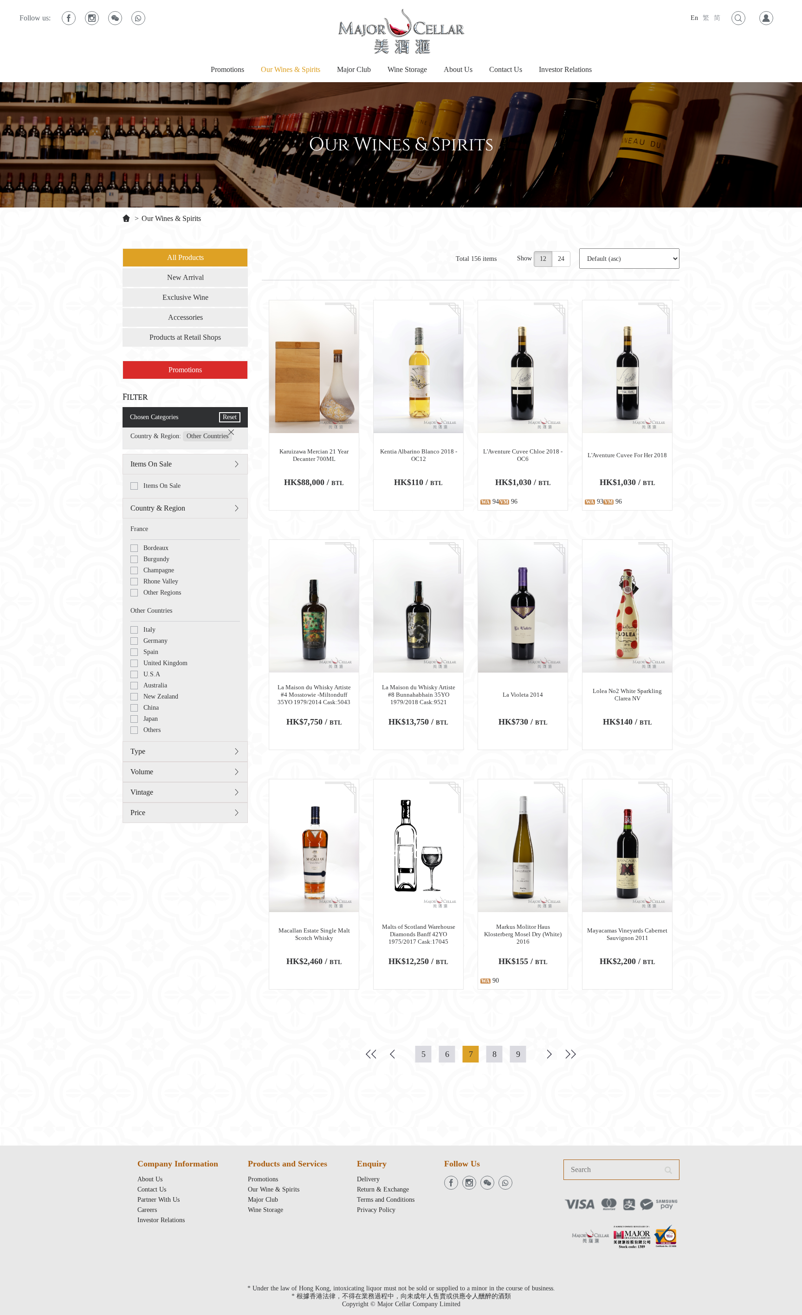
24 (561, 258)
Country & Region (157, 508)
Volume (141, 772)
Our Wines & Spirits (290, 69)
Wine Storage (407, 69)
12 (543, 258)
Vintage (141, 792)
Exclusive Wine (185, 297)
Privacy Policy (376, 1209)
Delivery (368, 1179)
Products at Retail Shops (185, 337)
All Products (185, 257)
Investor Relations (565, 69)
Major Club (354, 69)
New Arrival (185, 277)
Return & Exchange (383, 1189)
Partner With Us (158, 1199)
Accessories (185, 317)
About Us (458, 69)
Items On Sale (151, 464)
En (694, 17)
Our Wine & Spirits (273, 1189)
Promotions (227, 69)
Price (137, 812)
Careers (147, 1209)
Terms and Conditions (385, 1199)
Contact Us (505, 69)
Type (137, 751)
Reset (230, 417)
